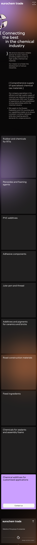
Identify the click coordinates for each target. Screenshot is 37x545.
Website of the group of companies (14, 529)
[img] (12, 3)
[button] (19, 506)
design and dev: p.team (28, 540)
